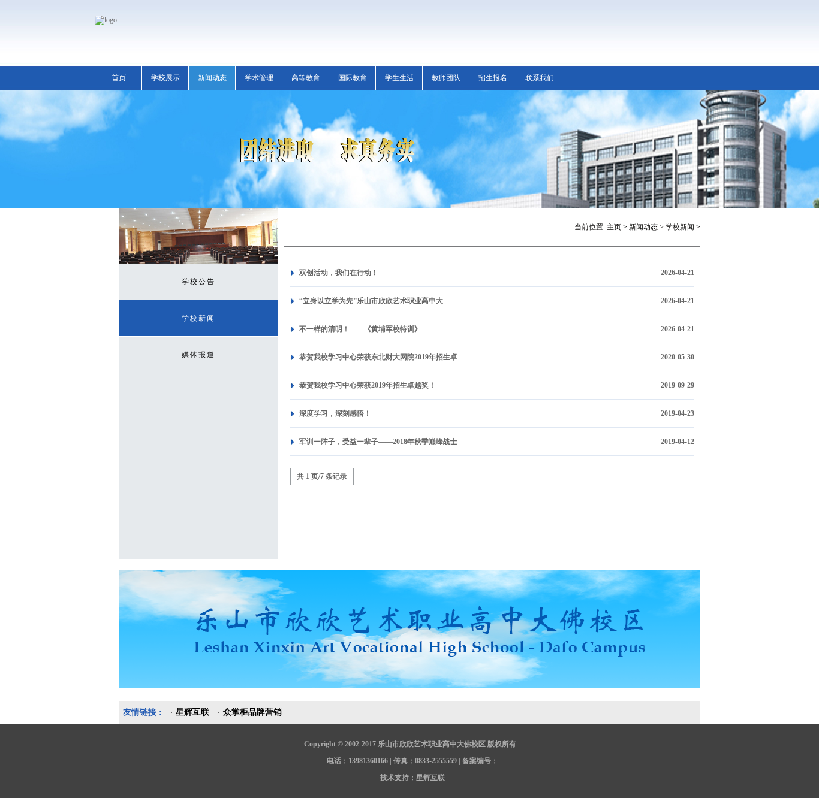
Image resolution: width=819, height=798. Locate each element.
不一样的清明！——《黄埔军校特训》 (360, 329)
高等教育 (305, 78)
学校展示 (165, 78)
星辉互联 (192, 712)
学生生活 (399, 78)
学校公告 (198, 281)
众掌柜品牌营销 (252, 712)
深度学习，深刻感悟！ (335, 413)
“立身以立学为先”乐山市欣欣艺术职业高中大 (371, 301)
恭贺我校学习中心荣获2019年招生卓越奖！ (367, 385)
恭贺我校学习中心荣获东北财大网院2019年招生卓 (378, 357)
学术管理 (259, 78)
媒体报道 (198, 354)
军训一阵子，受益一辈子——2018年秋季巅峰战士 (378, 441)
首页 (119, 78)
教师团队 (446, 78)
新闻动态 (212, 78)
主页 (614, 227)
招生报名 (492, 78)
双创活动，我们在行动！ (338, 272)
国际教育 (352, 78)
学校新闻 (198, 318)
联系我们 (539, 78)
